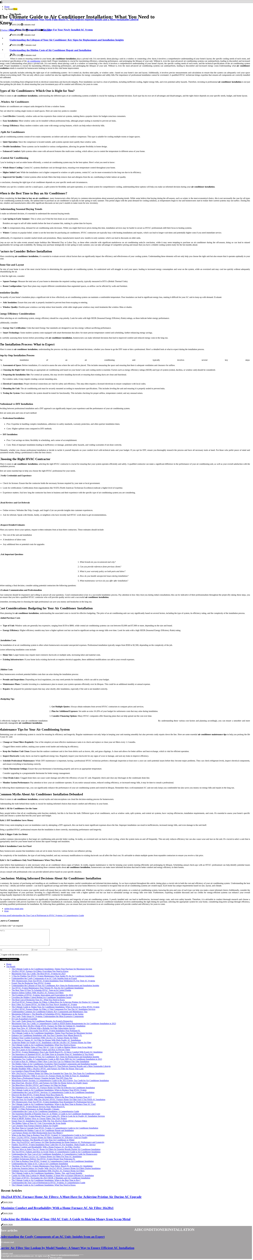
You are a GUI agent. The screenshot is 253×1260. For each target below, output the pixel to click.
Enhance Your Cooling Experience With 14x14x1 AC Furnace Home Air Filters (45, 1038)
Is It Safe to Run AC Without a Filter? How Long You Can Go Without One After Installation (50, 1061)
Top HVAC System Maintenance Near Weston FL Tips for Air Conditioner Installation (48, 988)
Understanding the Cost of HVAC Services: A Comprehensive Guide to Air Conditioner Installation (53, 1092)
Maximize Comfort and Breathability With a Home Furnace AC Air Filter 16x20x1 (46, 1147)
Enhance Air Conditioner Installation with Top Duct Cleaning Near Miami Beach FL (47, 1035)
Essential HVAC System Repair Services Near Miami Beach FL (38, 1107)
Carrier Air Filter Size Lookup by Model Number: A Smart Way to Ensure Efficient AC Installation (53, 1175)
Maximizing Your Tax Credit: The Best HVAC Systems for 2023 (38, 974)
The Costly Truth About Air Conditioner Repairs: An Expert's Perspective (42, 1021)
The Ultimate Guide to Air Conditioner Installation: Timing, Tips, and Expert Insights (47, 1173)
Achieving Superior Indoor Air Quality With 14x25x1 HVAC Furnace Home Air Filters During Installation (56, 1168)
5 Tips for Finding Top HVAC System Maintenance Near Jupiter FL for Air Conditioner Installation (53, 976)
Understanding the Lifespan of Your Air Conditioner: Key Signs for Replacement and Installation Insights (55, 985)
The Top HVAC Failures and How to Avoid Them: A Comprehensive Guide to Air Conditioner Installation (56, 1152)
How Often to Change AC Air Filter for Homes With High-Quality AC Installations (46, 1040)
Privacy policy (56, 1258)
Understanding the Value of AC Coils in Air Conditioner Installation (40, 1163)
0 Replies (47, 30)
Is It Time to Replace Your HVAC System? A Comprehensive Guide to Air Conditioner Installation (53, 1161)
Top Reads (10, 966)
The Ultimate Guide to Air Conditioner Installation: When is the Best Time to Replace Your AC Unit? (54, 1104)
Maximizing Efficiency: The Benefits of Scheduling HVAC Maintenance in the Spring (47, 1014)
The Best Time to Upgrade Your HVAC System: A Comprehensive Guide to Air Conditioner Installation (55, 1128)
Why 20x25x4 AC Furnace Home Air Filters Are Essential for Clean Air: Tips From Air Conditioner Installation (58, 1073)
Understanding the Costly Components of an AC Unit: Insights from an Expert (44, 978)
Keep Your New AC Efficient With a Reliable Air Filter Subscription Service (43, 1028)
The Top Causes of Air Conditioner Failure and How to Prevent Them (41, 1050)
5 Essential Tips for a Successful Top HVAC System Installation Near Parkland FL (46, 1031)
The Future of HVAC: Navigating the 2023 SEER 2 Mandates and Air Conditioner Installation (51, 1178)
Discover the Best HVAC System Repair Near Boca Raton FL (38, 1095)
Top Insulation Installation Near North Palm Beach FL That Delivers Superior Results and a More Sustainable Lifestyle (61, 1066)
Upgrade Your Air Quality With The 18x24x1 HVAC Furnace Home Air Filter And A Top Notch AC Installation (58, 1099)
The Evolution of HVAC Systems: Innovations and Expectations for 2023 (42, 995)
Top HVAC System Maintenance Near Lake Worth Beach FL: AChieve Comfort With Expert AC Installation (57, 1052)
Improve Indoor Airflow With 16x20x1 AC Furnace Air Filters (38, 993)
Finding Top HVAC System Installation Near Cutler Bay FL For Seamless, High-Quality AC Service (54, 1144)
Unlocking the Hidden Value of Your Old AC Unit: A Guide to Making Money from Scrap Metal (52, 1047)
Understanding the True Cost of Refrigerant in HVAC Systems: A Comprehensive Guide (48, 1182)
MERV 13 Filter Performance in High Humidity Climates (35, 1109)
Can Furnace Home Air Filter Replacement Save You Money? (37, 1133)
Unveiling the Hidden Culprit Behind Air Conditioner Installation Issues (41, 997)
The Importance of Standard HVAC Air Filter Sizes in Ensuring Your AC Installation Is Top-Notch (53, 1054)
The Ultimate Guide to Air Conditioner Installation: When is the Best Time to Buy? (46, 1180)
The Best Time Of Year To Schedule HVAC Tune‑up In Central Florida (41, 990)
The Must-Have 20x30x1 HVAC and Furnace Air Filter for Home (39, 1085)
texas (6, 911)
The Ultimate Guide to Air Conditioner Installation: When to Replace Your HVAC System (49, 1090)
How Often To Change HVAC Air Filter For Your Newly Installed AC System (44, 1004)
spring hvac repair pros (13, 908)
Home (6, 7)
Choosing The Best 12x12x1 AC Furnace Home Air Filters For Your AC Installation (47, 1156)
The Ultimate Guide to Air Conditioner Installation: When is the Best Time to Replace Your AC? (52, 1097)
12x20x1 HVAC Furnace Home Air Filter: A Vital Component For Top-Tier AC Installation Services (53, 1009)
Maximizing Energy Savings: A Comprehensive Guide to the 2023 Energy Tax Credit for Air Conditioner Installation (60, 1080)
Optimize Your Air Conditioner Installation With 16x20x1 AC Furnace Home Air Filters (48, 1171)
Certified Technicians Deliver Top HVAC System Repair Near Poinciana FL (43, 1159)
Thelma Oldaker (7, 30)
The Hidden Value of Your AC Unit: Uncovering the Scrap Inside (39, 1123)
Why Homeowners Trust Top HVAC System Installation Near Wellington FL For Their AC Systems (53, 981)
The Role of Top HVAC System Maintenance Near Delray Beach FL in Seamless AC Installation (52, 1166)
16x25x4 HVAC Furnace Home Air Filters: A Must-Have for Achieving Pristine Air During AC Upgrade (55, 1002)
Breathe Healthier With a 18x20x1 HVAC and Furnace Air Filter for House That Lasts (47, 1069)
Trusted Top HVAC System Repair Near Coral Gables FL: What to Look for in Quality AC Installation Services (58, 1116)
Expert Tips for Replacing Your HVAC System (31, 983)
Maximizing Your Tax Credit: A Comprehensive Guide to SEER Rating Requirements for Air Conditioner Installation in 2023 (64, 1023)
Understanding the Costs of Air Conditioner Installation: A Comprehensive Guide (45, 1111)
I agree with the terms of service (15, 955)
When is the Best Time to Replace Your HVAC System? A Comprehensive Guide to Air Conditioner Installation (58, 1135)
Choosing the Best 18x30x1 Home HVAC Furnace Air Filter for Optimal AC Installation (48, 1026)
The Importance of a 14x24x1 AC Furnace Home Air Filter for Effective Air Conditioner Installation (53, 1088)
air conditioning (33, 61)
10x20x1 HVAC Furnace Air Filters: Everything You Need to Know (40, 971)
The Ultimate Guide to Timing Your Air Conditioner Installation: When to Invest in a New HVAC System (55, 1007)
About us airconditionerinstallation (64, 1255)
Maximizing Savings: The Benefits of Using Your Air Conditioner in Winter (43, 1140)
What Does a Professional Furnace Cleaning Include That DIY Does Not (42, 1078)
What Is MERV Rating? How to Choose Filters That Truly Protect (39, 1118)
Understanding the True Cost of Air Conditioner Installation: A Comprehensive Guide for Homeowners (54, 1154)
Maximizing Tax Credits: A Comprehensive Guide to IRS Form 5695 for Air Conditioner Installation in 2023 (57, 1059)
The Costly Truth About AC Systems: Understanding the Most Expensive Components (48, 1016)
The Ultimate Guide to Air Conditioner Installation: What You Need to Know (44, 1045)
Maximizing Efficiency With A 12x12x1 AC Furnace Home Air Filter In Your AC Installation (50, 1076)
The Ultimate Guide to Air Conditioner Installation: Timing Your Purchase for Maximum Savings (52, 969)
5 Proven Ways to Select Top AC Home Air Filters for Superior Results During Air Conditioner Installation (56, 1149)
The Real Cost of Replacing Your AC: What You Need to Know (38, 1000)
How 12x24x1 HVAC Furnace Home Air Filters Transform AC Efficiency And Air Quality (49, 1137)
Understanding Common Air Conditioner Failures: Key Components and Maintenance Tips (49, 1012)
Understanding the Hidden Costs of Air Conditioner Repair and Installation (43, 1130)
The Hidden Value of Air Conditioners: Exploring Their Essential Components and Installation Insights (54, 1064)
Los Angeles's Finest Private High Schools (29, 1071)
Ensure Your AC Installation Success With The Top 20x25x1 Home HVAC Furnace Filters (49, 1121)
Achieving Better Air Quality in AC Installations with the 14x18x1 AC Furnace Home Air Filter (51, 1042)
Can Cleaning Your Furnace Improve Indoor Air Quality (35, 1126)
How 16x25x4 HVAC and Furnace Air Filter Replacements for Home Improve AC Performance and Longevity (58, 1142)
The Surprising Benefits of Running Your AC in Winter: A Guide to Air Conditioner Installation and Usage (56, 1114)
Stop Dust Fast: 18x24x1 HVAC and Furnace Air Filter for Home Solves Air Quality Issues (50, 1083)
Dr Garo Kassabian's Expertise (24, 1019)
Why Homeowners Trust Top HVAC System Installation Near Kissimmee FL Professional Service (52, 1102)
